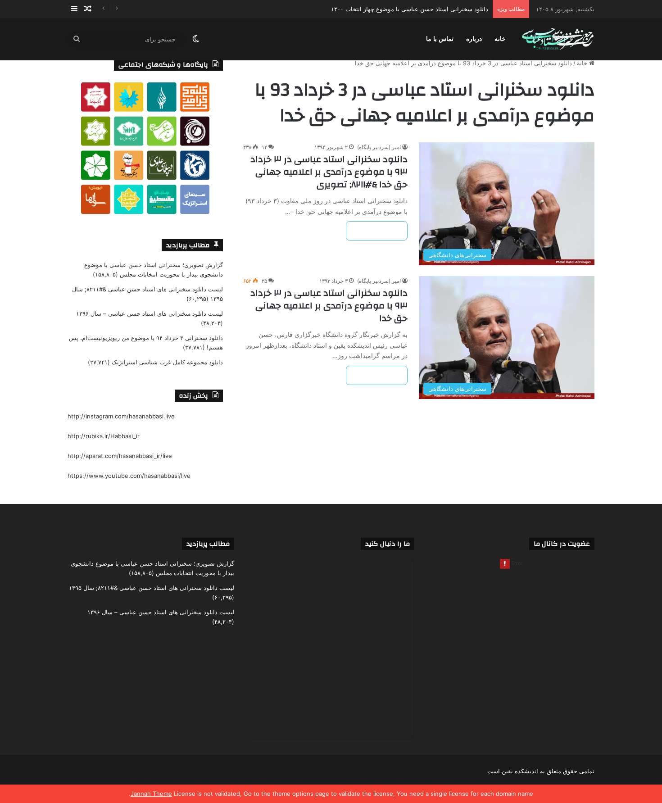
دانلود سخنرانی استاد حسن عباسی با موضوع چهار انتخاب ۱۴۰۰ (409, 9)
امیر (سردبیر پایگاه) (379, 147)
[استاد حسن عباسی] (557, 39)
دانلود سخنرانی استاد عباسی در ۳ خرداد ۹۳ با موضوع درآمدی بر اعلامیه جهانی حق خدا (329, 306)
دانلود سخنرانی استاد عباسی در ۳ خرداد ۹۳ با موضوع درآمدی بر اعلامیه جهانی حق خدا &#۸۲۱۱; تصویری (329, 172)
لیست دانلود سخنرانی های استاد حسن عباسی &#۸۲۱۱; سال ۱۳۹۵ (151, 587)
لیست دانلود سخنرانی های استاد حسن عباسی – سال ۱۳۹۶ (149, 313)
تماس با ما (439, 39)
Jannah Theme (151, 793)
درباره (474, 39)
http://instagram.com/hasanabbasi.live (121, 416)
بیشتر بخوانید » (377, 231)
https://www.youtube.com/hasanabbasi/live (129, 475)
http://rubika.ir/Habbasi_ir (104, 436)
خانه (500, 39)
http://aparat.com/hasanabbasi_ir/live (120, 455)
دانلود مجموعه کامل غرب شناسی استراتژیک (167, 362)
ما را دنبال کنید (387, 544)
